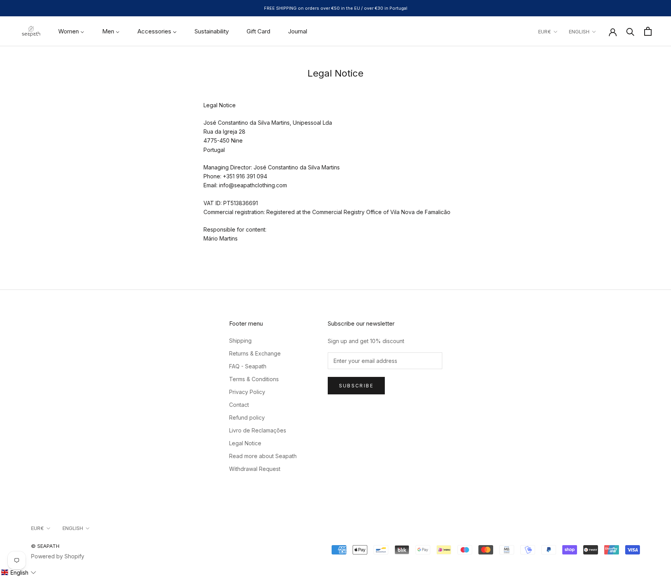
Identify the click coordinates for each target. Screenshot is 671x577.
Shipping (240, 340)
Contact (239, 404)
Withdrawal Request (254, 468)
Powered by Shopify (57, 556)
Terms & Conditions (254, 379)
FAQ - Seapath (247, 366)
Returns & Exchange (255, 353)
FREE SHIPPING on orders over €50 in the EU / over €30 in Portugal (335, 8)
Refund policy (247, 417)
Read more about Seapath (263, 456)
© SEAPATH (45, 546)
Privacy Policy (247, 392)
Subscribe (356, 386)
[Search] (630, 31)
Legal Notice (245, 443)
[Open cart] (648, 31)
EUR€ (544, 31)
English (579, 31)
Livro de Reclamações (257, 430)
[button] (18, 572)
